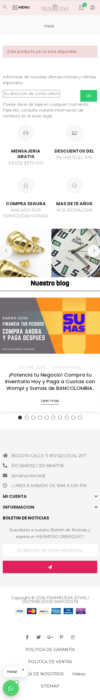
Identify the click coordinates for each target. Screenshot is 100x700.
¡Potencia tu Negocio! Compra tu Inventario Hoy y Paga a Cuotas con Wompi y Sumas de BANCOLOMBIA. (50, 382)
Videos (78, 673)
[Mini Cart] (78, 7)
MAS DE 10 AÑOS (74, 203)
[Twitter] (38, 637)
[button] (15, 671)
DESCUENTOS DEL (74, 151)
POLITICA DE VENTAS (50, 661)
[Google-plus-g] (50, 637)
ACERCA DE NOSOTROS (39, 673)
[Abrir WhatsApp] (11, 688)
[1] (50, 567)
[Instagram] (73, 637)
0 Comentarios (66, 367)
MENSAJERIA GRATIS (25, 154)
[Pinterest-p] (61, 637)
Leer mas (50, 400)
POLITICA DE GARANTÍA (50, 649)
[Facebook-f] (27, 637)
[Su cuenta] (89, 7)
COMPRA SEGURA (26, 203)
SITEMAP (50, 686)
